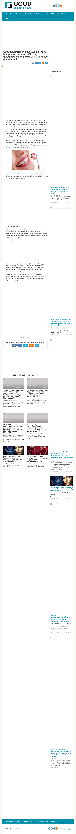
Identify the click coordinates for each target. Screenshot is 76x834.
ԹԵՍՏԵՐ (9, 18)
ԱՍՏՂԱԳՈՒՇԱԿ (61, 14)
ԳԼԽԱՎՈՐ (9, 14)
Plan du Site (54, 821)
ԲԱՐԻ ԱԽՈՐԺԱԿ (39, 14)
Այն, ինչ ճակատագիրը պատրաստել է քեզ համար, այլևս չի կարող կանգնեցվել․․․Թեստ (37, 459)
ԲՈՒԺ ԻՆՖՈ (50, 14)
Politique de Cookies (28, 821)
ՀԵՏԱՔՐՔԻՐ (27, 14)
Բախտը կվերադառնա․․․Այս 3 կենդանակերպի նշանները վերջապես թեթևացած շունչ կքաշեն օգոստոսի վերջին (37, 428)
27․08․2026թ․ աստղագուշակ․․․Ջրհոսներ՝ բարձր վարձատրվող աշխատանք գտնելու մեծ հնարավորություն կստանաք (13, 429)
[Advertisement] (38, 33)
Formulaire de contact (42, 821)
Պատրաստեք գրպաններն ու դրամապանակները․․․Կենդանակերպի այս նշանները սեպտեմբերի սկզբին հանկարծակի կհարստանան (13, 394)
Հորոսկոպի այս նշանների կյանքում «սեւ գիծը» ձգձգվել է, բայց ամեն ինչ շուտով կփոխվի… (13, 459)
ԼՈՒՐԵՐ (17, 14)
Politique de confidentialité (13, 821)
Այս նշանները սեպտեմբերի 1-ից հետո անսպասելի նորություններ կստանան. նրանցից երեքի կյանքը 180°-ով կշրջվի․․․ (37, 393)
